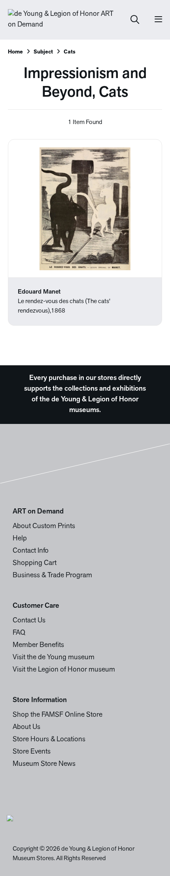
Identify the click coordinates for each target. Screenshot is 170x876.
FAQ (19, 633)
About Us (26, 727)
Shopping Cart (35, 563)
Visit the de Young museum (53, 657)
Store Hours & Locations (49, 739)
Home (15, 52)
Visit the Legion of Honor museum (64, 670)
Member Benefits (38, 645)
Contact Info (31, 551)
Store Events (32, 752)
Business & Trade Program (52, 575)
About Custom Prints (44, 526)
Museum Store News (44, 764)
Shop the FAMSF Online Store (57, 715)
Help (20, 538)
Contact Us (29, 620)
